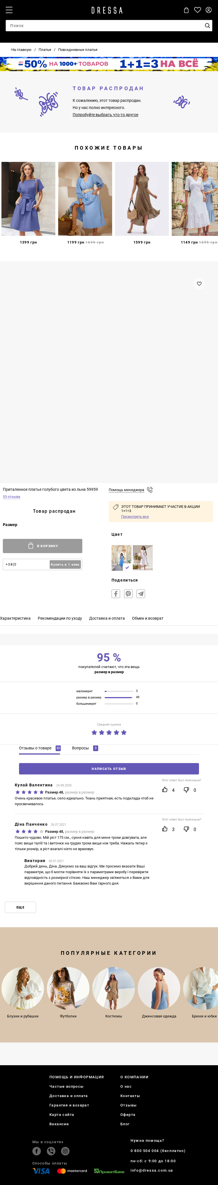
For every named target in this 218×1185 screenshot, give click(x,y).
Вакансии (59, 1124)
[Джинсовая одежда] (159, 988)
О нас (126, 1086)
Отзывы (128, 1105)
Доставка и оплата (68, 1096)
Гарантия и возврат (69, 1105)
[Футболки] (68, 988)
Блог (125, 1124)
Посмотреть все (135, 516)
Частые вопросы (66, 1086)
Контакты (130, 1096)
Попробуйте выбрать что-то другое (105, 114)
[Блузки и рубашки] (22, 988)
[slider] (109, 731)
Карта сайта (61, 1114)
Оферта (127, 1114)
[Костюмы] (113, 988)
